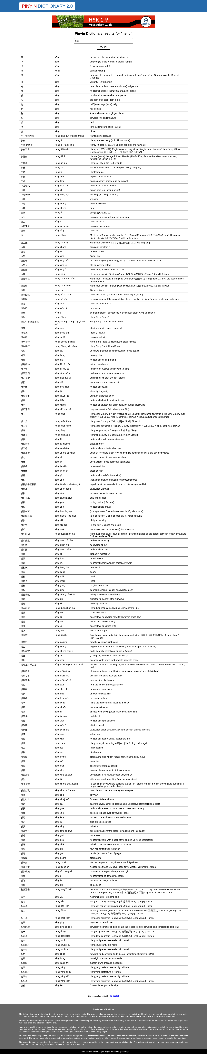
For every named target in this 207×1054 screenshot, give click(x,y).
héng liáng (59, 355)
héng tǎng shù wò (63, 831)
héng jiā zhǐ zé (61, 396)
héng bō (58, 612)
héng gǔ (58, 885)
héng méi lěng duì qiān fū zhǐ (68, 664)
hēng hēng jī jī (61, 194)
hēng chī (58, 190)
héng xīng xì (60, 265)
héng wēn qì (60, 308)
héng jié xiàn (60, 466)
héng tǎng (59, 826)
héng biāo (59, 590)
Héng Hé (59, 290)
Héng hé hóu (60, 299)
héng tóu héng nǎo (63, 871)
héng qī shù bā (61, 369)
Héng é (58, 212)
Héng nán (59, 901)
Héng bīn (59, 630)
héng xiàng (60, 405)
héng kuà (59, 817)
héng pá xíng (60, 642)
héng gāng (59, 734)
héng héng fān (61, 567)
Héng (57, 71)
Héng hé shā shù (63, 294)
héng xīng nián (61, 260)
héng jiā (58, 391)
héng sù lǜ (59, 337)
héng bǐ (58, 712)
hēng (57, 57)
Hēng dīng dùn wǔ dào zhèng (69, 136)
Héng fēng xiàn (62, 435)
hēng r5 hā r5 (61, 185)
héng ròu (58, 748)
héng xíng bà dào (63, 775)
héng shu (59, 795)
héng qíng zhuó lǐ (63, 927)
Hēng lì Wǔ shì (61, 149)
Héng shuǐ (59, 940)
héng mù (58, 563)
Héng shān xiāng (63, 426)
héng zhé (59, 480)
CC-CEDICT (114, 996)
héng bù (58, 599)
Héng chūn (59, 274)
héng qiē (58, 382)
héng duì (58, 849)
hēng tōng (59, 181)
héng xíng (59, 770)
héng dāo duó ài (62, 378)
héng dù (58, 621)
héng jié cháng (61, 730)
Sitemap (125, 1051)
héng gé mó (60, 757)
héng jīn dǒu (60, 716)
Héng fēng (59, 430)
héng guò (59, 835)
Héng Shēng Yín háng (65, 346)
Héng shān (59, 414)
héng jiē (58, 779)
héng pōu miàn (61, 387)
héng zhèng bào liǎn (64, 594)
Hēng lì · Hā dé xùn (64, 145)
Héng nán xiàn (61, 906)
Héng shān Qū (61, 242)
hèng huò (59, 693)
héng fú (58, 439)
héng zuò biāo (61, 448)
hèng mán (59, 766)
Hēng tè (58, 172)
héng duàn (59, 529)
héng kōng (59, 702)
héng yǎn (59, 684)
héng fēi (58, 880)
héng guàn (59, 808)
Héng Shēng (60, 317)
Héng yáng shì (61, 976)
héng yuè (59, 813)
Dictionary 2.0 (55, 6)
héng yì (58, 626)
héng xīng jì (60, 269)
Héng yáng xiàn (62, 981)
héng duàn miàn (62, 549)
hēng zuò (59, 176)
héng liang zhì (61, 963)
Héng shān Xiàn (62, 421)
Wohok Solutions (93, 1051)
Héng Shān (60, 235)
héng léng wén (61, 698)
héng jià (58, 351)
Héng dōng (60, 931)
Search (103, 47)
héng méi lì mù (61, 675)
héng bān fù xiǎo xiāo (65, 516)
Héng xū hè (60, 862)
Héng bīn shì (60, 635)
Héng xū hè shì (62, 867)
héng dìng (59, 230)
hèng (57, 95)
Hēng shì (59, 167)
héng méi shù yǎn (63, 680)
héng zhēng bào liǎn (64, 453)
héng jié (58, 462)
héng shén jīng (61, 689)
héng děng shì (61, 333)
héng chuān (60, 707)
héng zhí (58, 655)
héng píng (59, 922)
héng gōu (59, 840)
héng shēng (60, 646)
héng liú (58, 617)
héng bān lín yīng (63, 511)
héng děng (59, 328)
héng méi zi (60, 581)
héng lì (57, 221)
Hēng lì (58, 140)
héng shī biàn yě (62, 409)
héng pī (58, 475)
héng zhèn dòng (62, 489)
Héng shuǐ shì (61, 949)
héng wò (58, 761)
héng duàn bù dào (63, 540)
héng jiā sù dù (61, 226)
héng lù (58, 822)
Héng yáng (59, 967)
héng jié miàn (61, 471)
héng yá (58, 312)
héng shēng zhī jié (63, 651)
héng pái (58, 360)
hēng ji (57, 199)
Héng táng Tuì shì (63, 889)
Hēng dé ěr (60, 156)
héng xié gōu (60, 525)
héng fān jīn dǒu (62, 364)
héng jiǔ (58, 217)
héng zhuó (59, 954)
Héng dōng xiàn (62, 936)
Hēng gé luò (60, 163)
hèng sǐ (58, 603)
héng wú (58, 897)
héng (57, 66)
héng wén (59, 721)
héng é (57, 876)
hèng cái (58, 804)
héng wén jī (60, 725)
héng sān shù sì (62, 373)
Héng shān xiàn (62, 918)
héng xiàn (59, 739)
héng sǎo (59, 493)
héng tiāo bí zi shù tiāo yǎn (67, 484)
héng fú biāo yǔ (62, 444)
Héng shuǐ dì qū (62, 945)
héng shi (58, 554)
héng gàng (59, 585)
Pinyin (29, 6)
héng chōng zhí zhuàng (66, 784)
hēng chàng (60, 203)
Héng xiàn (59, 743)
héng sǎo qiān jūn (63, 498)
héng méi (59, 576)
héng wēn (59, 303)
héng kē (58, 985)
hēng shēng (60, 208)
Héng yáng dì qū (62, 972)
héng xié (58, 520)
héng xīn (58, 251)
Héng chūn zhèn (62, 285)
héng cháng (60, 247)
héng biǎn (59, 400)
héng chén (59, 844)
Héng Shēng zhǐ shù (64, 342)
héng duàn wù (61, 545)
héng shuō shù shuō (64, 790)
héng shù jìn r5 (61, 799)
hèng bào (59, 558)
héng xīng (59, 256)
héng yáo (59, 502)
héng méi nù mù (62, 671)
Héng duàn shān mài (64, 534)
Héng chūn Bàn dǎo (64, 278)
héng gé (58, 752)
